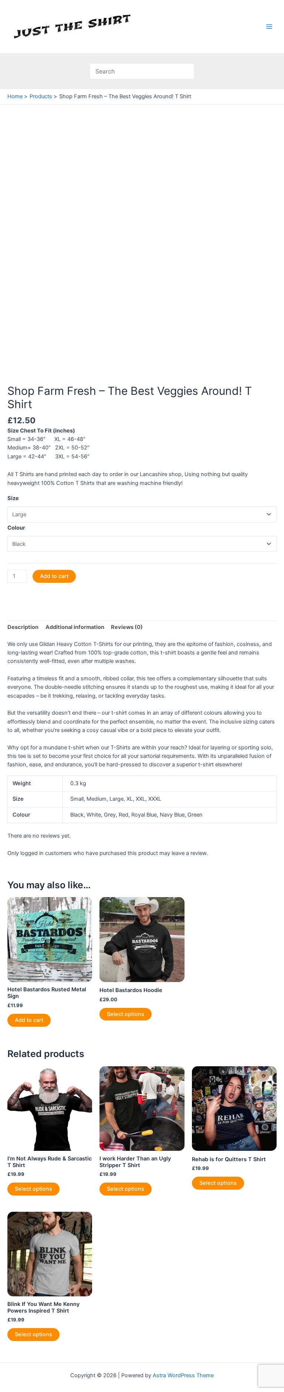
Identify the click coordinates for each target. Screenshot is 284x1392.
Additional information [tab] (74, 627)
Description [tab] (22, 627)
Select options (125, 1014)
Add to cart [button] (29, 1020)
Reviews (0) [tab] (127, 627)
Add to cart (54, 576)
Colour (16, 527)
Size (13, 498)
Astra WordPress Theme (183, 1375)
